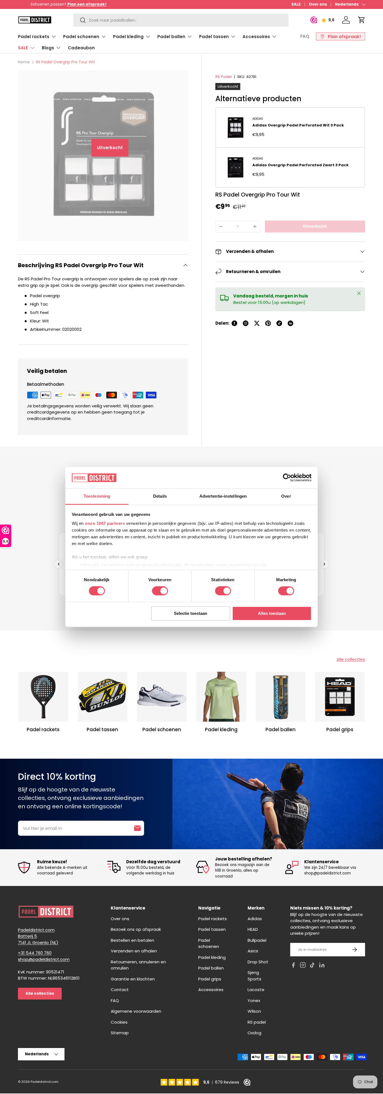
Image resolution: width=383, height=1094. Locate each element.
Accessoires (256, 37)
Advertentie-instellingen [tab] (223, 496)
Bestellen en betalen (132, 940)
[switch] (160, 591)
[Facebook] (293, 966)
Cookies (119, 1022)
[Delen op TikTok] (279, 323)
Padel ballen (171, 37)
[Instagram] (303, 966)
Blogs (48, 48)
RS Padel (223, 76)
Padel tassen (214, 37)
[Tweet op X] (256, 323)
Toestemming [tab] (97, 496)
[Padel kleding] (221, 697)
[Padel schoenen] (162, 697)
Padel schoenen (81, 37)
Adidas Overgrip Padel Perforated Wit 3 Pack (298, 125)
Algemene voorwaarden (136, 1011)
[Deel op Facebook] (234, 323)
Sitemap (120, 1033)
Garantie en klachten (133, 979)
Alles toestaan (272, 613)
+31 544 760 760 (35, 953)
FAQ (304, 36)
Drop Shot (258, 962)
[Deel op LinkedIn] (290, 323)
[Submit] (137, 828)
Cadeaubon (81, 48)
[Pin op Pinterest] (268, 323)
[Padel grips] (340, 697)
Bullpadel (257, 940)
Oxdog (254, 1033)
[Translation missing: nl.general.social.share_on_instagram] (245, 323)
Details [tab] (160, 496)
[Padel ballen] (281, 697)
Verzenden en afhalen (134, 951)
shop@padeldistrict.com (44, 959)
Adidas (257, 118)
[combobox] (181, 20)
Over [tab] (286, 496)
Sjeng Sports (254, 976)
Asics (253, 951)
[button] (362, 20)
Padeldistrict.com (44, 1081)
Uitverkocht (315, 226)
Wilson (254, 1011)
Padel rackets (33, 37)
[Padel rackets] (43, 697)
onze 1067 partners (105, 523)
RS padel (257, 1022)
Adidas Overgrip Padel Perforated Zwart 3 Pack (300, 165)
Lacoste (256, 990)
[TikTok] (312, 966)
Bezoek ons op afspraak (136, 929)
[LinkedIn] (322, 966)
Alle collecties (350, 659)
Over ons (318, 4)
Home (24, 62)
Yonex (254, 1000)
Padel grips (339, 729)
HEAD (253, 929)
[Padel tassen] (103, 697)
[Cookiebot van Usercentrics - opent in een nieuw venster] (287, 478)
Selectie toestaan (190, 613)
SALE (296, 4)
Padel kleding (128, 37)
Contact (120, 990)
